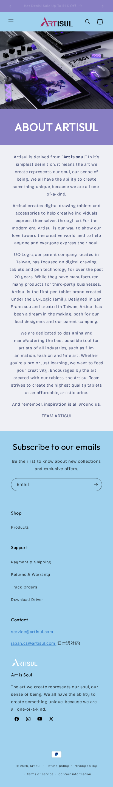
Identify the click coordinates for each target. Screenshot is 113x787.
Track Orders (24, 587)
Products (20, 527)
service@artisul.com (32, 631)
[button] (11, 22)
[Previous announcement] (10, 6)
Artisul (35, 765)
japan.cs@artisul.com (33, 643)
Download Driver (27, 599)
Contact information (74, 774)
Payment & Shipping (31, 562)
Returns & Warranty (30, 574)
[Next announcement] (103, 6)
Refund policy (58, 766)
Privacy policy (85, 766)
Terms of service (40, 774)
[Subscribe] (96, 484)
